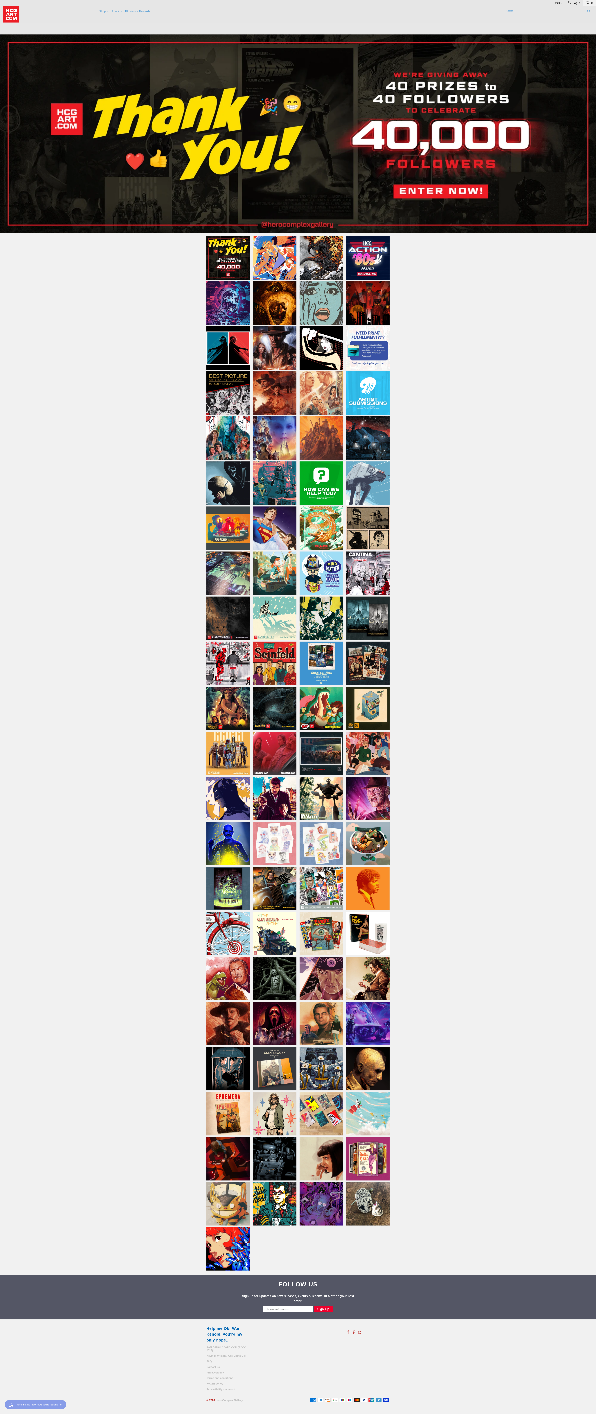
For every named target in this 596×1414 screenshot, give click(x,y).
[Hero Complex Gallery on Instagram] (359, 1332)
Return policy (214, 1383)
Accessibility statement (220, 1389)
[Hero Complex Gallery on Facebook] (348, 1332)
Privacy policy (215, 1372)
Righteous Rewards (137, 11)
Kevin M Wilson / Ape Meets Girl (226, 1355)
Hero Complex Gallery (229, 1400)
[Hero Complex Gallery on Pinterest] (354, 1332)
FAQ (209, 1361)
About (116, 11)
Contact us (213, 1367)
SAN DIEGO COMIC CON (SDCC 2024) (226, 1349)
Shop (103, 11)
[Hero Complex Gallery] (49, 14)
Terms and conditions (219, 1378)
